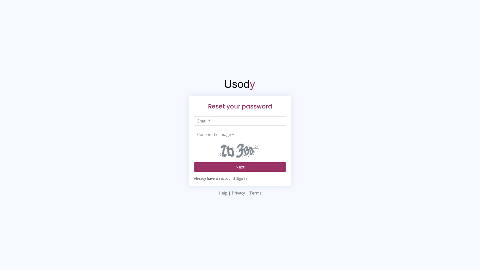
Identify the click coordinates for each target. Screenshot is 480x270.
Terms (255, 193)
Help (223, 193)
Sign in (241, 178)
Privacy (238, 193)
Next (240, 167)
